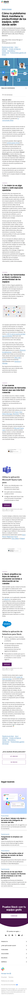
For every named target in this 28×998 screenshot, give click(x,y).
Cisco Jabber (15, 538)
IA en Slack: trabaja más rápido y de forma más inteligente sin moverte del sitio (13, 820)
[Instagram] (9, 935)
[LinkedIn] (6, 935)
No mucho (14, 762)
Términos (11, 977)
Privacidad (4, 977)
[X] (15, 935)
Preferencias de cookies (7, 981)
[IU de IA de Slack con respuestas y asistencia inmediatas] (14, 801)
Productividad (7, 9)
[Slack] (5, 2)
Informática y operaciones (8, 741)
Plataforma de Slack (7, 47)
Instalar (7, 505)
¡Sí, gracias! (14, 756)
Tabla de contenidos (8, 88)
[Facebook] (12, 935)
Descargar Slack (5, 973)
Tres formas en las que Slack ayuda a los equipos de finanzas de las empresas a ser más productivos (13, 875)
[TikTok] (22, 935)
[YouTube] (19, 935)
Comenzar (14, 916)
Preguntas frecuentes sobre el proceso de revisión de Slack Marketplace (12, 855)
